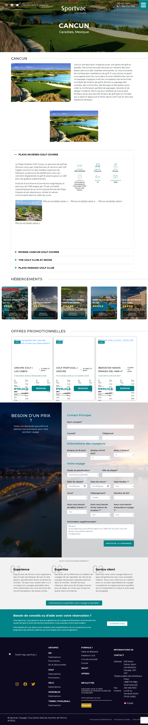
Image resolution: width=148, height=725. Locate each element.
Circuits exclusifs (89, 659)
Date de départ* (75, 482)
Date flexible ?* (121, 482)
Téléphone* (108, 433)
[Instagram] (6, 5)
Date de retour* (98, 482)
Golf (51, 670)
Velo (51, 683)
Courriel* (71, 433)
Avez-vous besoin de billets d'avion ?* (76, 506)
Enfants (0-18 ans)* (76, 450)
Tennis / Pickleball (59, 701)
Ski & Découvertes (57, 665)
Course (84, 663)
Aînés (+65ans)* (121, 450)
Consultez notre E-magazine (35, 5)
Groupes (53, 647)
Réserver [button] (41, 388)
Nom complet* (74, 422)
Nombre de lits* (122, 493)
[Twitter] (17, 5)
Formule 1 (87, 647)
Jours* (70, 493)
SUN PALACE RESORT (42, 303)
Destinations (54, 657)
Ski (50, 653)
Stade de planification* (78, 470)
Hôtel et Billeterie (89, 652)
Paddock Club (88, 655)
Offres (85, 673)
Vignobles (54, 692)
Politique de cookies (122, 719)
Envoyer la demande (119, 543)
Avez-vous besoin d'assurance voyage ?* (124, 507)
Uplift (84, 668)
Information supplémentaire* (81, 522)
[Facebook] (12, 5)
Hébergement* (98, 493)
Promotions (54, 661)
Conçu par (136, 719)
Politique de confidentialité (101, 719)
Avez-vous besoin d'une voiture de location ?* (99, 507)
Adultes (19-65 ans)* (97, 452)
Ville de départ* (110, 470)
